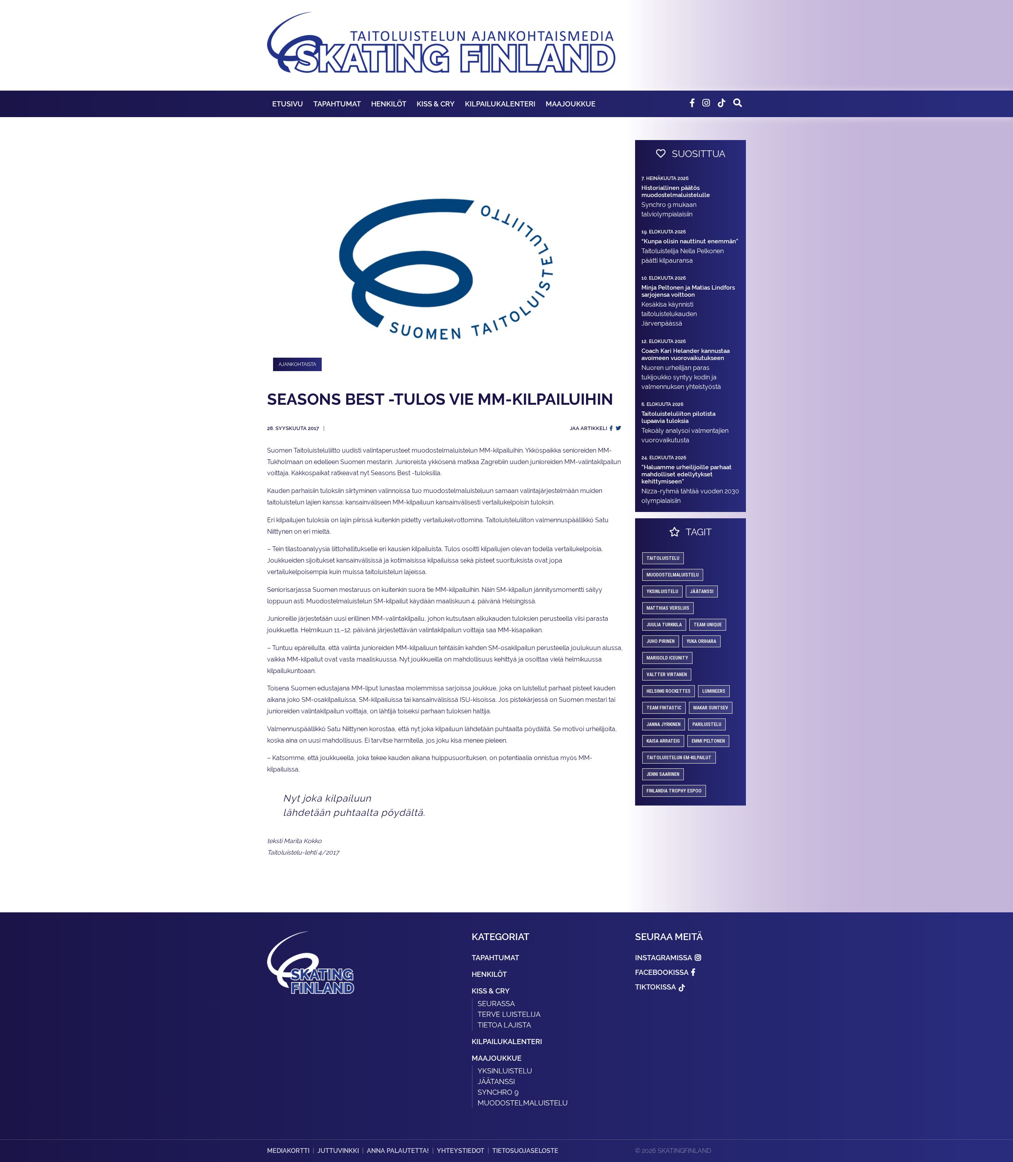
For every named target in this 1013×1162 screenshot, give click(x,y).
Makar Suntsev (710, 708)
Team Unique (708, 624)
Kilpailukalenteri (500, 104)
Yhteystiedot (460, 1150)
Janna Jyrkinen (664, 724)
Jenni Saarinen (663, 774)
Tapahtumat (337, 104)
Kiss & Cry (436, 104)
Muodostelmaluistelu (673, 575)
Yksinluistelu (505, 1071)
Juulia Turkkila (664, 624)
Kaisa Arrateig (663, 741)
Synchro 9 (498, 1092)
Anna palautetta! (398, 1150)
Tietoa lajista (504, 1025)
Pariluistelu (706, 724)
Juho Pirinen (661, 641)
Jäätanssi (701, 591)
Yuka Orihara (701, 641)
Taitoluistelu (663, 558)
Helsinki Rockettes (669, 691)
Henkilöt (388, 104)
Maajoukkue (571, 104)
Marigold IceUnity (667, 658)
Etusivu (287, 104)
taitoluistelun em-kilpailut (679, 757)
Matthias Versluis (668, 608)
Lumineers (713, 691)
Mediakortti (288, 1150)
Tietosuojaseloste (525, 1150)
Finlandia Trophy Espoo (674, 791)
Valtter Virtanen (667, 674)
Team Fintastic (664, 708)
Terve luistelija (509, 1014)
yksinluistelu (662, 591)
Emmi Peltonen (708, 741)
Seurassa (496, 1003)
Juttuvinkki (338, 1150)
